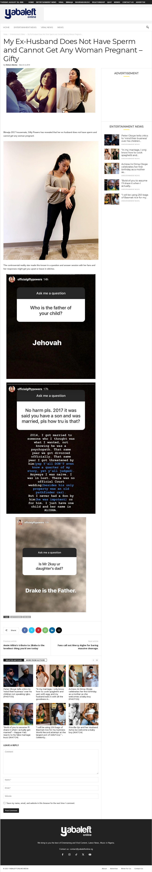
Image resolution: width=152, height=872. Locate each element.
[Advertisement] (98, 14)
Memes (117, 2)
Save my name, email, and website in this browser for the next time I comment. (41, 803)
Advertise (140, 2)
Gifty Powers (16, 617)
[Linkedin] (52, 630)
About (104, 868)
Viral (61, 2)
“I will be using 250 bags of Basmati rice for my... (134, 196)
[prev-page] (93, 660)
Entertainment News (46, 2)
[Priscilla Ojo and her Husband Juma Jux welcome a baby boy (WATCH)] (83, 714)
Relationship (98, 2)
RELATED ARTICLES (14, 660)
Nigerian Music (82, 2)
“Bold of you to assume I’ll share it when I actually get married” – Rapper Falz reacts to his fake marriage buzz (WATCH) (16, 732)
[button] (147, 27)
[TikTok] (76, 855)
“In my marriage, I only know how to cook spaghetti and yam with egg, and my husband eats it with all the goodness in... (50, 694)
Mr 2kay (27, 617)
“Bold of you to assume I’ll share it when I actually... (134, 183)
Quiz (109, 2)
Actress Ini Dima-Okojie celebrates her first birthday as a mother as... (134, 168)
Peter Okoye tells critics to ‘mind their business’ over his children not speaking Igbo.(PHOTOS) (17, 693)
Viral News (47, 27)
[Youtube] (90, 855)
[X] (32, 630)
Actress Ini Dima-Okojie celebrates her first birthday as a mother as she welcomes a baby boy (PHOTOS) (82, 694)
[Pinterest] (38, 630)
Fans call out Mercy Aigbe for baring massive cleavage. (78, 647)
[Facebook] (25, 630)
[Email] (59, 630)
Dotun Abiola (11, 65)
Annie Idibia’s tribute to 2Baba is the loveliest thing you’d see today (23, 647)
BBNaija (69, 2)
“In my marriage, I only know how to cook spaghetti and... (134, 152)
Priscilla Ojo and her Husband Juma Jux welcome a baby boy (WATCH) (83, 730)
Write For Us (126, 868)
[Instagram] (69, 855)
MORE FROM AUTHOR (35, 660)
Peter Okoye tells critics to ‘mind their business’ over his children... (134, 138)
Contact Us (128, 2)
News (60, 27)
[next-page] (96, 660)
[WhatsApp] (45, 630)
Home (31, 2)
